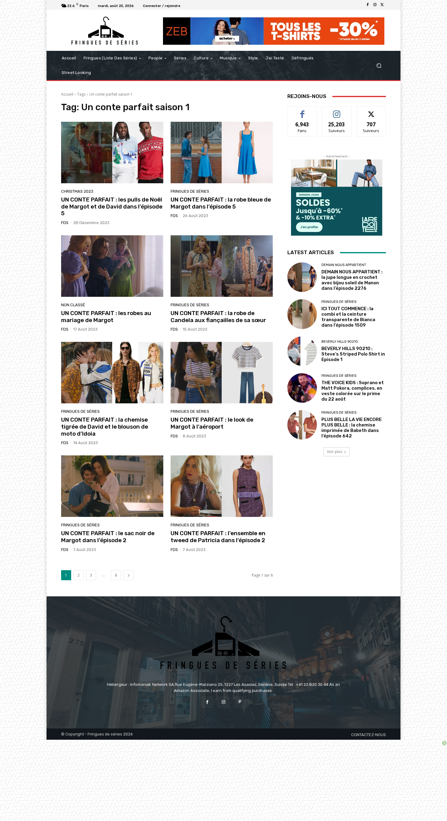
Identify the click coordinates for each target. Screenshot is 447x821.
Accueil (67, 94)
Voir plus (334, 451)
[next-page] (128, 575)
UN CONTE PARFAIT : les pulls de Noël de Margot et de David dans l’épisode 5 (111, 206)
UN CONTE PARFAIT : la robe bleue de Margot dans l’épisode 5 (221, 203)
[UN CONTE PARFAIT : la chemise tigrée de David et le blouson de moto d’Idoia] (112, 372)
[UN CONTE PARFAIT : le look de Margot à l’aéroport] (222, 372)
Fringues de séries (190, 191)
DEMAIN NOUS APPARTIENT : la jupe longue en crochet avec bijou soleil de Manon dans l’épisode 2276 (352, 280)
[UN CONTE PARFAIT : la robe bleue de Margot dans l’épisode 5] (222, 152)
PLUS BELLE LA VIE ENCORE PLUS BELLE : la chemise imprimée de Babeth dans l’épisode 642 (351, 428)
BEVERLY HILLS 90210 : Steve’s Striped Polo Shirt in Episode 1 (353, 354)
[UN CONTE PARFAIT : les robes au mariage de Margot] (112, 266)
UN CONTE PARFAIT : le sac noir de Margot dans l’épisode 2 (107, 537)
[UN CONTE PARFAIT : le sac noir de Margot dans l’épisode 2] (112, 486)
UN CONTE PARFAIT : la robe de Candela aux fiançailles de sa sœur (218, 317)
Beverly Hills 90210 (339, 341)
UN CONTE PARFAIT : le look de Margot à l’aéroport (212, 423)
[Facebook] (367, 5)
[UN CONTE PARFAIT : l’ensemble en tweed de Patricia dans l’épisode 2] (222, 486)
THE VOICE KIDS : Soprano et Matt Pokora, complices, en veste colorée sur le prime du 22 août (352, 391)
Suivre (337, 111)
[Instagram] (375, 5)
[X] (382, 5)
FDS (64, 222)
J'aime (302, 111)
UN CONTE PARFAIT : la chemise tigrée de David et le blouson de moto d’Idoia (104, 426)
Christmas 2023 (77, 191)
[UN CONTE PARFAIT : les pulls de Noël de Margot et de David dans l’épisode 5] (112, 152)
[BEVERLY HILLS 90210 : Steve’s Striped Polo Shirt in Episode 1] (302, 351)
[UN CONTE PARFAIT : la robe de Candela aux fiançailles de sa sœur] (222, 266)
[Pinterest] (240, 702)
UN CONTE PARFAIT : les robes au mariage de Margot (106, 317)
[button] (379, 65)
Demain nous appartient (343, 265)
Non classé (73, 305)
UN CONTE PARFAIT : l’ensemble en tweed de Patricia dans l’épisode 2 (218, 537)
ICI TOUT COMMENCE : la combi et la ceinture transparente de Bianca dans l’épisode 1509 (348, 317)
